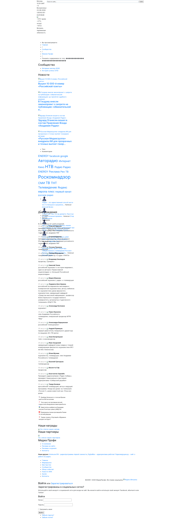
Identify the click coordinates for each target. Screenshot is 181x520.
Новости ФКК (115, 39)
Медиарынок (65, 39)
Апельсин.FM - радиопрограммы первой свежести (68, 454)
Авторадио (48, 160)
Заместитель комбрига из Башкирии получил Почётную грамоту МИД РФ (51, 408)
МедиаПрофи (44, 39)
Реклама (54, 171)
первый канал (63, 191)
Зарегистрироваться (62, 483)
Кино (41, 167)
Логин (40, 500)
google (64, 156)
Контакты (131, 39)
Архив (123, 39)
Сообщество (89, 39)
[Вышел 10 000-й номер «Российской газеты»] (55, 80)
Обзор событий (102, 39)
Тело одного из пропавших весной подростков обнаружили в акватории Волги (52, 403)
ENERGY (43, 156)
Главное (56, 39)
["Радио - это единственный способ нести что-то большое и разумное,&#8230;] (44, 199)
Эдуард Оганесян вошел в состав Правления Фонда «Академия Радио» (52, 123)
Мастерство (77, 39)
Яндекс (62, 187)
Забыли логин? (47, 517)
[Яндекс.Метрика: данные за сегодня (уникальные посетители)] (130, 479)
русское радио (45, 195)
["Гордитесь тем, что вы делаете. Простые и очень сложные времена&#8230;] (44, 210)
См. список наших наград (49, 429)
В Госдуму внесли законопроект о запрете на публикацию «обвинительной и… (54, 105)
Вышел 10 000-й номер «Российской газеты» (51, 85)
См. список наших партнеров (49, 438)
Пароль (41, 505)
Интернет (65, 161)
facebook (54, 156)
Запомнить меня (46, 509)
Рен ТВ (64, 171)
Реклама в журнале (49, 448)
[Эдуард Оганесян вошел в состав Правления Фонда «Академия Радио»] (55, 116)
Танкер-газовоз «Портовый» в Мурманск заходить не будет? (52, 418)
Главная (45, 45)
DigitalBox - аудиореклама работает (101, 454)
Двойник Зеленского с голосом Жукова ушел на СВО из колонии (52, 398)
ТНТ (54, 183)
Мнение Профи (47, 54)
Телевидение (48, 187)
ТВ (48, 183)
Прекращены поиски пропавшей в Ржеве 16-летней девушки (52, 413)
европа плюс (46, 191)
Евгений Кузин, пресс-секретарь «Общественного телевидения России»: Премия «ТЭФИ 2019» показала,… (57, 250)
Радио (59, 167)
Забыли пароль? (48, 515)
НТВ (50, 166)
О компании (46, 444)
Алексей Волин (47, 207)
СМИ (42, 183)
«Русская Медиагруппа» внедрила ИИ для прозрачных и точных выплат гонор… (55, 141)
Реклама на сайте (48, 446)
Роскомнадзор (54, 177)
